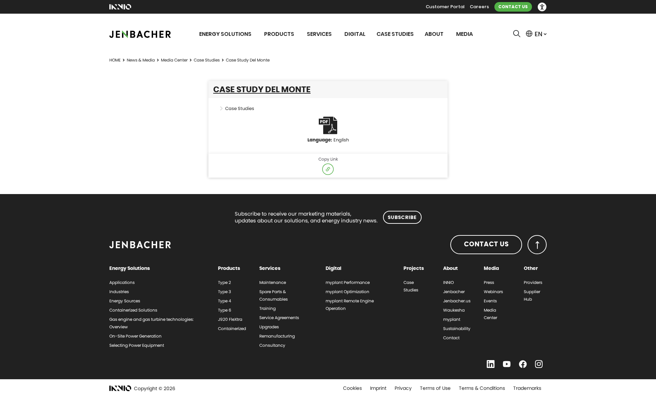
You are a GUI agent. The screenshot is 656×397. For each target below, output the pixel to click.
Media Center (174, 60)
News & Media (141, 60)
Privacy (403, 388)
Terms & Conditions (482, 388)
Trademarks (527, 388)
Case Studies (207, 60)
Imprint (378, 388)
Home (115, 60)
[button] (542, 7)
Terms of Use (435, 388)
